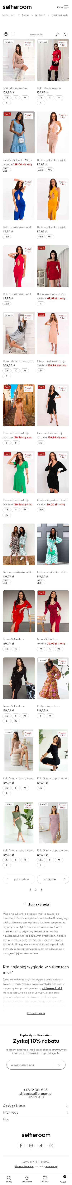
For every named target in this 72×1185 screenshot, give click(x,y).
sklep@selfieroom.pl (36, 1093)
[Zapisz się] (59, 1064)
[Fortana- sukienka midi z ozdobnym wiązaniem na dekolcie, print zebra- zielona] (53, 545)
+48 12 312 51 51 (36, 1090)
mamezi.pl (51, 1167)
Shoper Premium (24, 1167)
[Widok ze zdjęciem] (6, 34)
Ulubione (45, 1182)
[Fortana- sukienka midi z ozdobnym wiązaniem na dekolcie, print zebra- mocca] (19, 545)
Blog (6, 1119)
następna (50, 879)
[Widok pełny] (13, 34)
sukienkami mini (52, 988)
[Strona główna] (17, 7)
